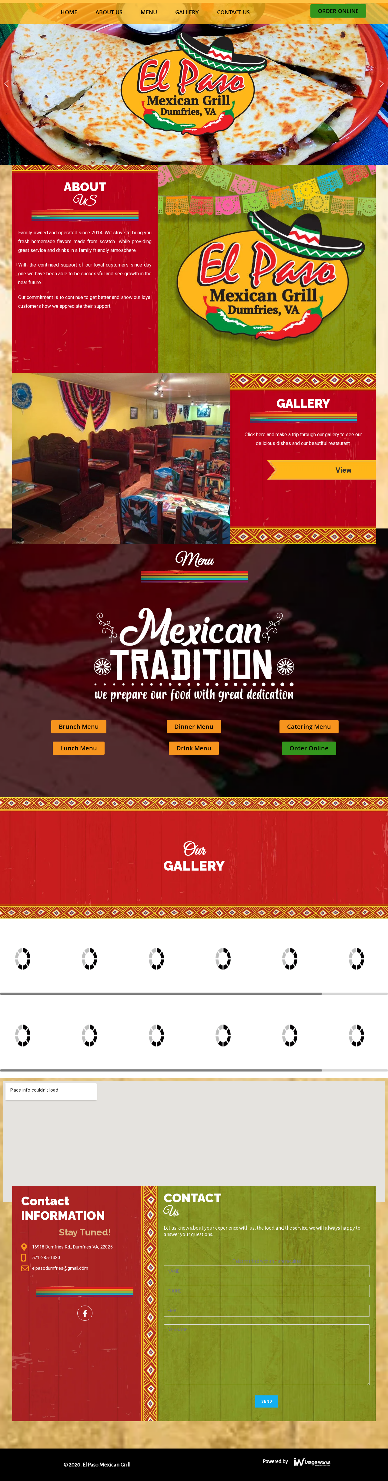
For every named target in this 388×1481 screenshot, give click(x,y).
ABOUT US (108, 12)
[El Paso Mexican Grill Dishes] (33, 959)
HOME (69, 12)
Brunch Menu (79, 726)
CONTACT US (233, 12)
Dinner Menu (193, 726)
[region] (194, 84)
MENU (149, 12)
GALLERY (187, 12)
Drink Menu (193, 748)
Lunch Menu (78, 748)
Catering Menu (309, 726)
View (344, 470)
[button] (6, 84)
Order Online (309, 748)
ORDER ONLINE (338, 11)
